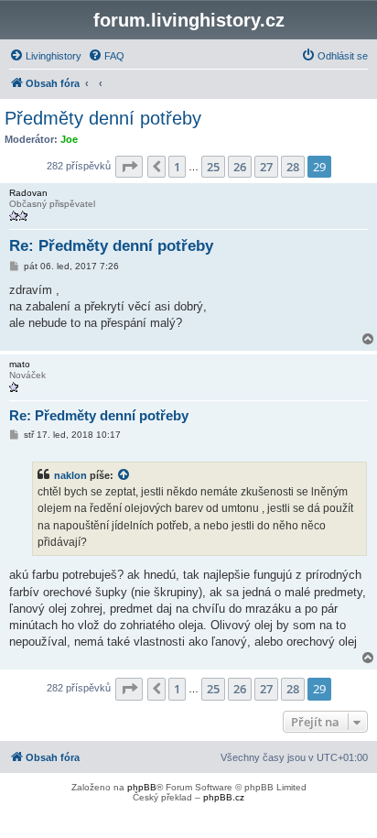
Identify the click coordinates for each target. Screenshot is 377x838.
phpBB (141, 787)
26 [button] (239, 166)
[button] (129, 167)
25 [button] (213, 166)
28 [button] (292, 166)
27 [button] (266, 166)
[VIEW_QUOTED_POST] (124, 475)
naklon (70, 475)
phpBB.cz (223, 797)
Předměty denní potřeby (103, 118)
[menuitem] (45, 56)
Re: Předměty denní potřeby (111, 246)
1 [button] (177, 166)
